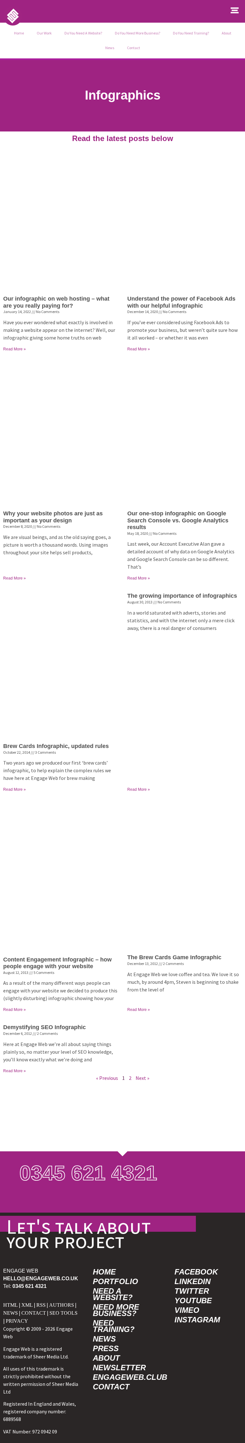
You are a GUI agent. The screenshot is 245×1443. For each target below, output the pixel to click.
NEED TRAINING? (114, 1326)
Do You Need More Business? (137, 33)
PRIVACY (17, 1321)
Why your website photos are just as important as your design (53, 517)
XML (27, 1305)
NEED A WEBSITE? (113, 1294)
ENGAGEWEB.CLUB (126, 1377)
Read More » (14, 349)
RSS (41, 1305)
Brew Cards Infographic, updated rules (56, 746)
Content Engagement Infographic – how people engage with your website (57, 963)
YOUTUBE (193, 1300)
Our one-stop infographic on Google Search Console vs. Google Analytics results (177, 520)
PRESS (106, 1348)
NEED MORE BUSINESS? (116, 1310)
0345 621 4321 (88, 1173)
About (226, 33)
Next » (142, 1078)
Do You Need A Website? (83, 33)
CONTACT (33, 1313)
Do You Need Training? (191, 33)
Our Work (44, 33)
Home (19, 33)
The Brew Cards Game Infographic (174, 957)
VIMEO (186, 1310)
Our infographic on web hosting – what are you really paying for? (56, 302)
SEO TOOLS (63, 1313)
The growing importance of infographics (182, 596)
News (109, 47)
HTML (10, 1305)
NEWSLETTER (119, 1367)
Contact (133, 47)
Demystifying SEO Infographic (44, 1027)
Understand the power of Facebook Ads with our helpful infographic (181, 302)
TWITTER (191, 1291)
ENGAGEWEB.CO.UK (40, 1278)
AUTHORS (61, 1305)
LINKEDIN (192, 1281)
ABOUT (106, 1358)
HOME (104, 1271)
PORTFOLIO (115, 1281)
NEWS (10, 1313)
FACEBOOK (196, 1271)
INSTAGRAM (197, 1319)
